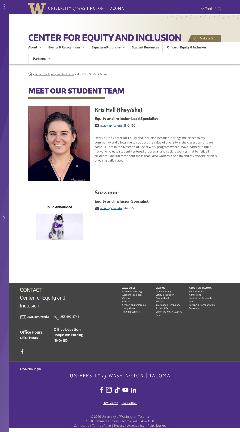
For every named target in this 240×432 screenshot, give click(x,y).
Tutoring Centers (131, 311)
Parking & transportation (202, 304)
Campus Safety (163, 291)
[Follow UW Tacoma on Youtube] (125, 390)
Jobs (191, 301)
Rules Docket (157, 426)
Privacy (119, 426)
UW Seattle (110, 403)
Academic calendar (132, 294)
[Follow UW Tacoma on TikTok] (117, 390)
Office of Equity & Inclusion (186, 47)
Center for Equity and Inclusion (104, 37)
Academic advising (132, 291)
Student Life (162, 308)
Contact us (81, 426)
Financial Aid (162, 298)
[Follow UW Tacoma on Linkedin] (134, 390)
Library (126, 301)
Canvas (126, 298)
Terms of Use (101, 426)
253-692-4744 (69, 317)
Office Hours (29, 338)
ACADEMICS (128, 287)
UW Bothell (129, 403)
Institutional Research (200, 298)
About (32, 47)
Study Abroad (129, 308)
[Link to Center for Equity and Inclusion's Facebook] (22, 351)
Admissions (195, 294)
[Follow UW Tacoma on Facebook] (102, 390)
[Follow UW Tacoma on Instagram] (109, 390)
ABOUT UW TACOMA (200, 287)
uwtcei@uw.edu (37, 317)
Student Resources (145, 47)
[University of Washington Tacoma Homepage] (120, 377)
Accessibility (135, 426)
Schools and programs (134, 304)
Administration (196, 291)
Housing (160, 301)
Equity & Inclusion (165, 294)
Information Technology (168, 304)
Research (194, 308)
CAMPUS (160, 287)
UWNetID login (30, 369)
